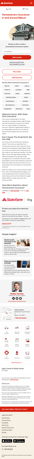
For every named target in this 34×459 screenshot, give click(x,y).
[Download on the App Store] (7, 441)
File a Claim (17, 71)
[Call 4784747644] (13, 298)
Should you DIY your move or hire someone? (10, 241)
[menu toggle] (31, 3)
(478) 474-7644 (14, 190)
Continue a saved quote (17, 62)
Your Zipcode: (8, 51)
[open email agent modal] (17, 298)
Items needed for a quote (17, 64)
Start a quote (17, 57)
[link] (8, 3)
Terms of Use (5, 425)
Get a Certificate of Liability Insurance (17, 301)
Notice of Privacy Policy (8, 427)
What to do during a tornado (10, 262)
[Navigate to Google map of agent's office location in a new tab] (20, 298)
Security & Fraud (6, 420)
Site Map (4, 432)
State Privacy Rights (7, 430)
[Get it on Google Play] (19, 441)
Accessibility (5, 422)
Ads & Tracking (6, 417)
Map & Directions (21, 318)
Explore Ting (6, 223)
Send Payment (17, 77)
